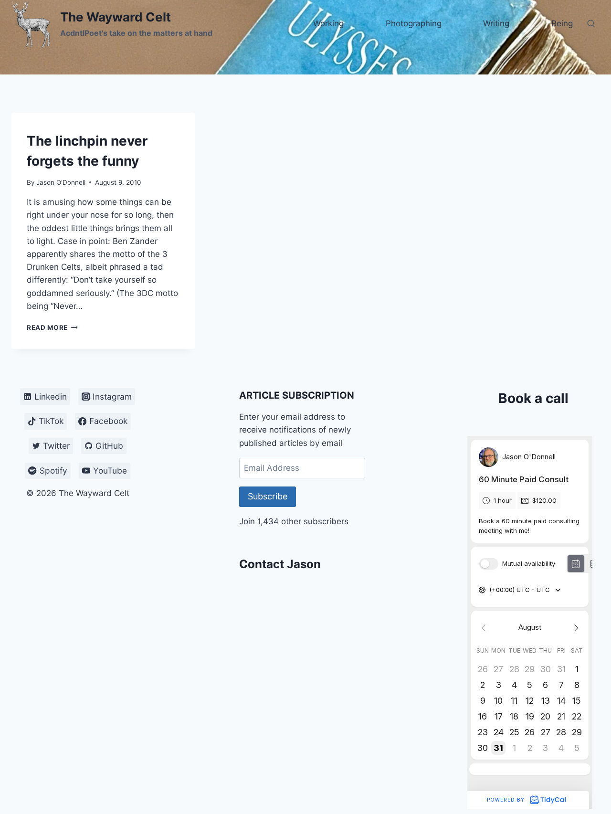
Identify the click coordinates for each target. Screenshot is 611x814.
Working (328, 23)
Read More (52, 327)
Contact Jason (280, 564)
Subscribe (267, 496)
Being (562, 23)
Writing (496, 23)
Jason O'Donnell (60, 182)
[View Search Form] (591, 23)
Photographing (414, 23)
